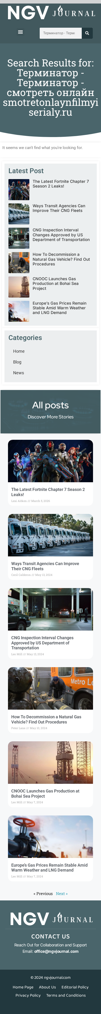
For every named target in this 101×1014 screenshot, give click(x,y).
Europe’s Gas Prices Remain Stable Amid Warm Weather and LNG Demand (59, 308)
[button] (20, 32)
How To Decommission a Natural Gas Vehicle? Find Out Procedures (61, 259)
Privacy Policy (28, 995)
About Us (47, 987)
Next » (62, 893)
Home (19, 351)
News (18, 372)
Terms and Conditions (66, 995)
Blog (17, 362)
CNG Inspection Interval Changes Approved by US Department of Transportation (61, 235)
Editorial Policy (75, 987)
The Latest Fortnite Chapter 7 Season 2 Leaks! (61, 183)
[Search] (87, 33)
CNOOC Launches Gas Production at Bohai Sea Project (56, 283)
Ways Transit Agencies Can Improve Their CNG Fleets (59, 208)
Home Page (23, 987)
